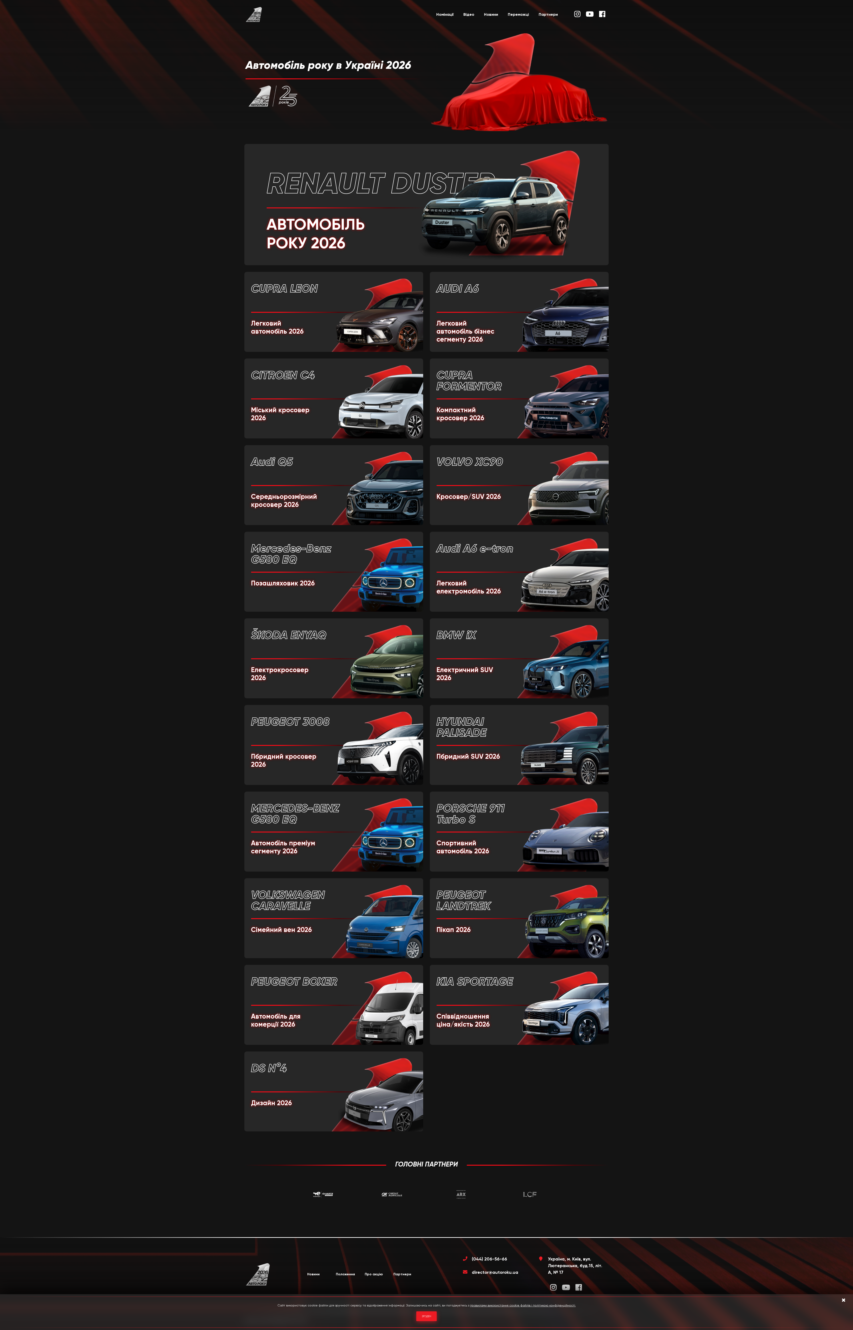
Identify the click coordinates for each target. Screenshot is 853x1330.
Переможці (518, 14)
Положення (345, 1274)
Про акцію (374, 1274)
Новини (491, 14)
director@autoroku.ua (495, 1272)
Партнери (548, 14)
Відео (468, 14)
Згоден (426, 1316)
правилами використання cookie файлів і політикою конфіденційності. (523, 1305)
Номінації (445, 14)
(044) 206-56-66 (489, 1259)
